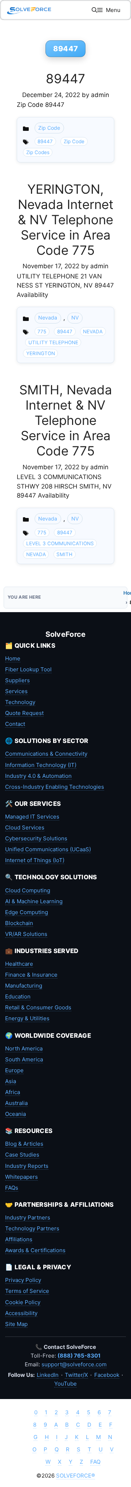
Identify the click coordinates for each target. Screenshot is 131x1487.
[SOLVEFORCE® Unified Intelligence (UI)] (29, 10)
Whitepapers (21, 1176)
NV (75, 317)
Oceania (15, 1113)
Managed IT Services (32, 816)
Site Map (16, 1324)
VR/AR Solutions (26, 934)
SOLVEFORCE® (75, 1475)
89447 (65, 78)
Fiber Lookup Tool (28, 669)
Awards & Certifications (35, 1250)
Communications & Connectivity (46, 753)
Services (16, 691)
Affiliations (18, 1239)
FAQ (95, 1461)
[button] (94, 10)
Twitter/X (76, 1374)
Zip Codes (37, 152)
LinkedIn (48, 1374)
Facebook (106, 1374)
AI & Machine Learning (34, 901)
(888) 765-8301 (78, 1355)
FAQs (11, 1187)
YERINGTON (40, 353)
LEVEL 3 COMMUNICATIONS (60, 543)
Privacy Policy (23, 1280)
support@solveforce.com (74, 1364)
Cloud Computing (27, 890)
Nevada (47, 317)
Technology (20, 702)
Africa (12, 1092)
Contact (15, 723)
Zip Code (49, 128)
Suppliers (17, 680)
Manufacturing (23, 985)
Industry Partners (27, 1217)
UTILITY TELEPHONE (53, 342)
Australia (16, 1103)
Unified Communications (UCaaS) (48, 849)
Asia (10, 1081)
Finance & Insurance (31, 974)
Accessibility (21, 1313)
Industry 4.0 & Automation (38, 775)
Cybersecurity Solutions (36, 838)
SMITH (64, 554)
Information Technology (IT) (40, 764)
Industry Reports (26, 1165)
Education (18, 996)
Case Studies (22, 1154)
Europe (14, 1070)
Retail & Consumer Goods (38, 1007)
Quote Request (24, 713)
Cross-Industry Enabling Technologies (54, 786)
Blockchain (19, 923)
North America (24, 1048)
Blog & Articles (24, 1143)
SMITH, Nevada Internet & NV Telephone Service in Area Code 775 (65, 420)
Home (12, 658)
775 (41, 331)
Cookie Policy (22, 1302)
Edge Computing (26, 912)
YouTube (65, 1383)
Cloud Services (24, 827)
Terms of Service (27, 1290)
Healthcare (19, 963)
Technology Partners (32, 1228)
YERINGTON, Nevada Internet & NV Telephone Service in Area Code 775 (66, 219)
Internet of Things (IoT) (34, 860)
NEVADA (93, 331)
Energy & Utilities (27, 1018)
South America (24, 1059)
